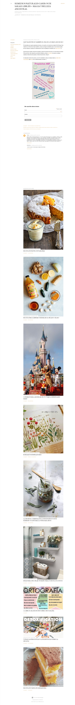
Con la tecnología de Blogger (38, 697)
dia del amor (13, 52)
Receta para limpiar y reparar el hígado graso (41, 318)
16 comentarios (30, 319)
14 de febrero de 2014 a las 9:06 (34, 135)
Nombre (26, 114)
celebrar (12, 46)
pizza (11, 56)
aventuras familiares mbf (15, 44)
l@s (60, 57)
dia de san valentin (14, 50)
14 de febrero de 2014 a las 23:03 (36, 145)
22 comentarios (30, 522)
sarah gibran (12, 58)
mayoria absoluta (13, 53)
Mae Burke (41, 699)
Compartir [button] (12, 39)
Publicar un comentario (32, 456)
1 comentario (30, 582)
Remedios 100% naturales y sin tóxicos (31, 14)
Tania (28, 135)
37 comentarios (30, 643)
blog (31, 59)
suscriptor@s (26, 59)
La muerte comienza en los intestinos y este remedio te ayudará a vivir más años (40, 519)
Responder (29, 142)
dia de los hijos (13, 49)
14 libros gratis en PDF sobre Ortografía (38, 611)
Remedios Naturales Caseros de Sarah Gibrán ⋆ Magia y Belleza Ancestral (33, 6)
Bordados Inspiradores (32, 455)
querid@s (50, 53)
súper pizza (57, 48)
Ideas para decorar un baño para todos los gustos (42, 581)
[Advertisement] (37, 28)
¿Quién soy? (18, 14)
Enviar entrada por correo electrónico (34, 125)
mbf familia (12, 55)
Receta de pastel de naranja (34, 251)
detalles (12, 47)
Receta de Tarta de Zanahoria (34, 688)
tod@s (57, 57)
